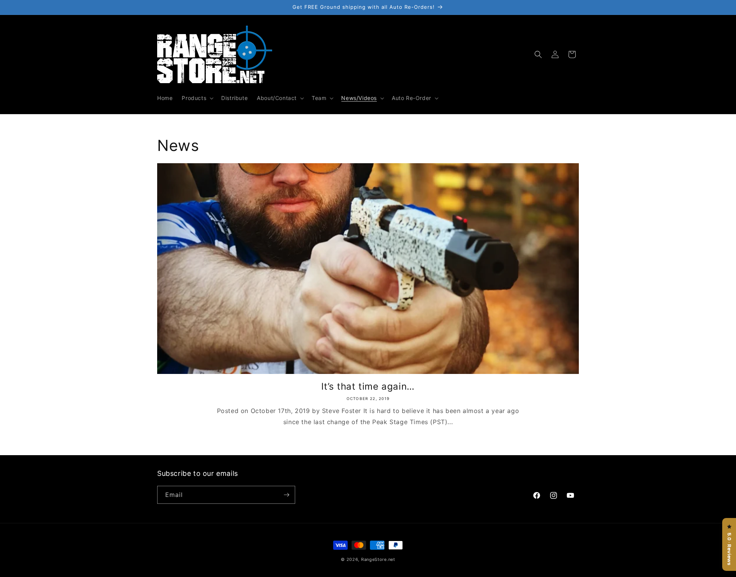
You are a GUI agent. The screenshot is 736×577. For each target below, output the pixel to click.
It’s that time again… (368, 386)
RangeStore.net (378, 559)
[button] (197, 98)
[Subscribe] (286, 495)
